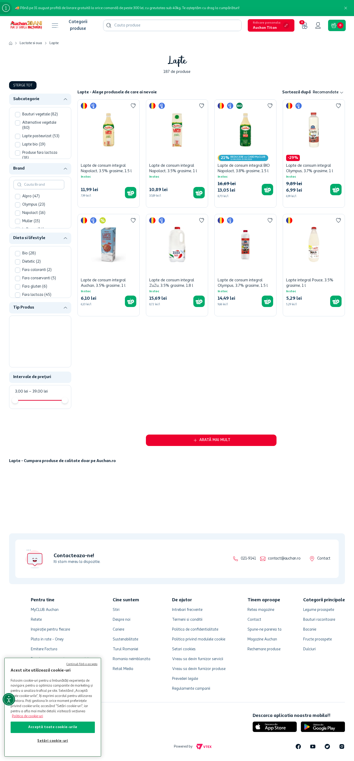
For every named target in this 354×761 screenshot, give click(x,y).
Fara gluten (34, 287)
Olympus (33, 205)
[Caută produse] (108, 25)
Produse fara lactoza (39, 155)
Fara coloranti (37, 270)
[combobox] (172, 25)
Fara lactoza (36, 295)
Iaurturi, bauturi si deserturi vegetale (41, 325)
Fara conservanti (39, 278)
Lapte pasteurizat (40, 136)
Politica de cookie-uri (27, 716)
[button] (271, 25)
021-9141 (248, 723)
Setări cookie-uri (52, 741)
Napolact (33, 213)
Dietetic (31, 262)
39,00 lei (38, 391)
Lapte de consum (40, 336)
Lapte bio (33, 144)
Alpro (31, 196)
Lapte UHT (35, 345)
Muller (31, 221)
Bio (29, 253)
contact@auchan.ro (284, 723)
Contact (323, 723)
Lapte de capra (37, 361)
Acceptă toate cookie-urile (52, 727)
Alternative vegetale (39, 125)
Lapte (54, 43)
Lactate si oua (31, 43)
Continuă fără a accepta (81, 664)
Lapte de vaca (37, 353)
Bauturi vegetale (40, 114)
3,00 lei (21, 391)
